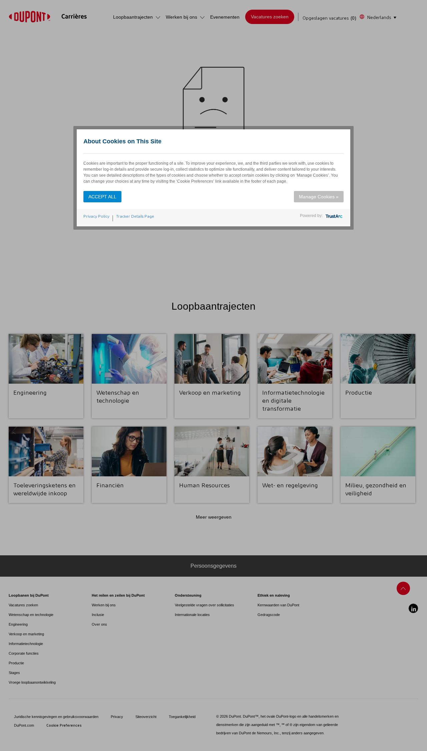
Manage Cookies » (319, 196)
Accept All (102, 196)
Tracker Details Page (135, 216)
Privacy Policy (96, 216)
